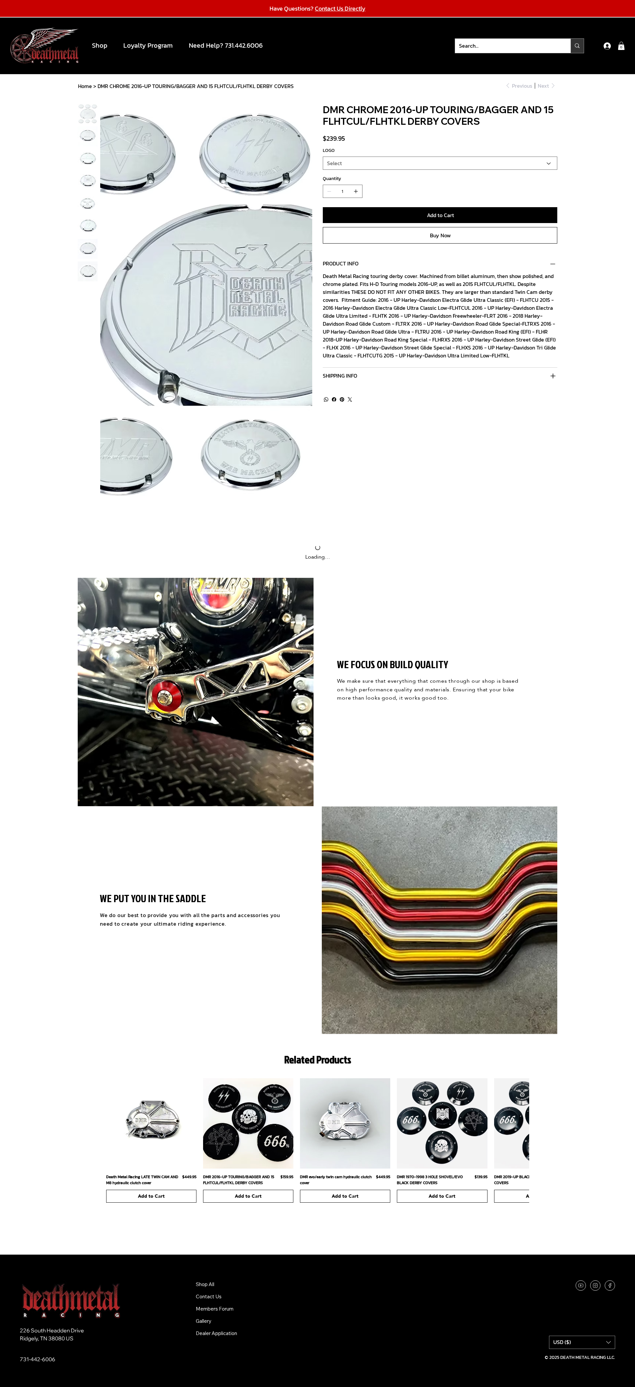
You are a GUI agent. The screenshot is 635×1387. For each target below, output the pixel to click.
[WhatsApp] (326, 399)
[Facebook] (334, 399)
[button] (102, 45)
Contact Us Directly (340, 8)
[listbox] (582, 1242)
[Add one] (355, 191)
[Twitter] (350, 399)
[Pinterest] (342, 399)
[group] (317, 1040)
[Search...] (577, 46)
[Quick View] (151, 1024)
